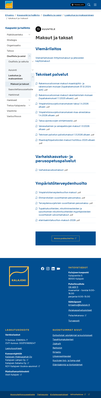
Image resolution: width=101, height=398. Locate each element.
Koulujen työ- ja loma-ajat (66, 360)
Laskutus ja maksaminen (79, 15)
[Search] (89, 5)
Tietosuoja (42, 394)
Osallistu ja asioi (52, 15)
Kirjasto (57, 352)
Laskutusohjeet (13, 348)
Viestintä (11, 111)
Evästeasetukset (59, 394)
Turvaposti (74, 320)
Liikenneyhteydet (62, 356)
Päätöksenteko (15, 34)
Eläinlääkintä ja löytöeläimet (67, 364)
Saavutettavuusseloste (20, 89)
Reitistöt (57, 348)
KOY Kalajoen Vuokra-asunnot (21, 366)
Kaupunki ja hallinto (28, 15)
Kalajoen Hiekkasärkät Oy (18, 356)
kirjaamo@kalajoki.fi (79, 305)
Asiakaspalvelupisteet (80, 310)
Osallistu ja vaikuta (18, 61)
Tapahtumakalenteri (63, 339)
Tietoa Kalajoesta (16, 105)
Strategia (12, 40)
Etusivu (9, 15)
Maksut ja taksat (20, 84)
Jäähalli (57, 343)
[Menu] (95, 4)
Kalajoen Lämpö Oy (15, 360)
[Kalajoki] (9, 4)
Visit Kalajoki (12, 374)
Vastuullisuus (14, 116)
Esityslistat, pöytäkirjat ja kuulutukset (72, 335)
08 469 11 (73, 287)
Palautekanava (76, 315)
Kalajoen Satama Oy (15, 363)
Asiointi (12, 70)
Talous (10, 50)
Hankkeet (12, 100)
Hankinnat (13, 94)
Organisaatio (14, 45)
